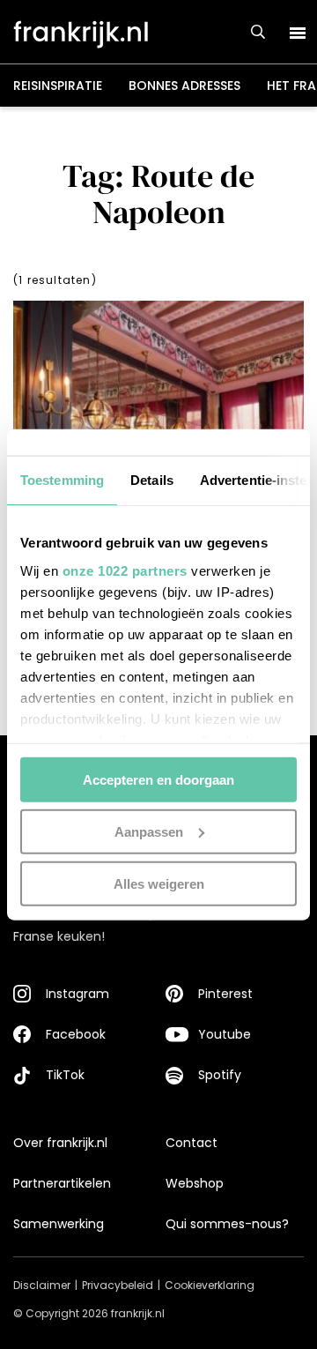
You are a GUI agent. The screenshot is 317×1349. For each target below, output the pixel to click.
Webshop (195, 1183)
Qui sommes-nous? (227, 1224)
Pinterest (225, 993)
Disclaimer (41, 1285)
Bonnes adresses (184, 85)
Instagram (77, 993)
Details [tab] (151, 480)
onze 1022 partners (125, 570)
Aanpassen (148, 831)
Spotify (219, 1075)
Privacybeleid (117, 1285)
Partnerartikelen (62, 1183)
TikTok (65, 1075)
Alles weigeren (159, 883)
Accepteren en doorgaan (158, 779)
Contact (191, 1142)
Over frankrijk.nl (60, 1142)
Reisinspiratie (57, 85)
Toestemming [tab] (62, 480)
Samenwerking (58, 1224)
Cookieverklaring (209, 1285)
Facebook (76, 1034)
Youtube (224, 1034)
